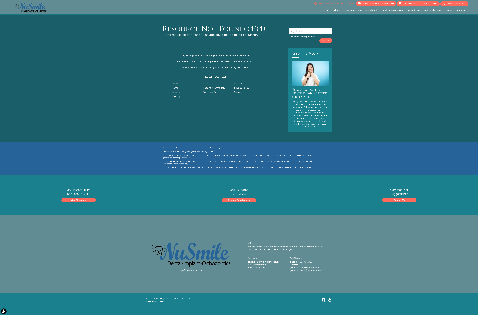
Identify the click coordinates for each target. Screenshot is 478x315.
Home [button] (327, 10)
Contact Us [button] (461, 10)
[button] (4, 311)
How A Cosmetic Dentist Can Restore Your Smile (309, 93)
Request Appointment (239, 200)
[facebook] (324, 301)
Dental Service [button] (372, 10)
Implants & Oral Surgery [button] (393, 10)
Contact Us (399, 200)
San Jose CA (210, 92)
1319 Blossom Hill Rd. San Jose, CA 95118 (335, 4)
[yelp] (329, 301)
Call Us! (456, 3)
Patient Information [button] (353, 10)
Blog (205, 83)
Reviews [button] (448, 10)
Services (238, 92)
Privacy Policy (241, 87)
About (175, 83)
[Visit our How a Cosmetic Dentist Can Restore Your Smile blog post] (310, 86)
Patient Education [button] (432, 10)
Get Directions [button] (78, 200)
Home (175, 87)
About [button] (337, 10)
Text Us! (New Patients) (378, 3)
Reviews (176, 92)
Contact (238, 83)
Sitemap (176, 96)
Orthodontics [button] (414, 10)
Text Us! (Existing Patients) (420, 3)
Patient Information (214, 87)
